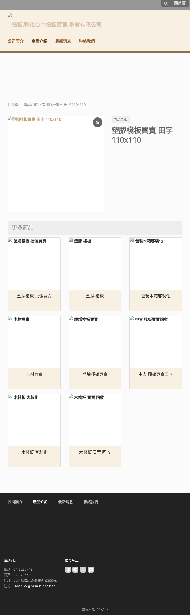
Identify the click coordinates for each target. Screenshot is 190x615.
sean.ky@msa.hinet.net (34, 586)
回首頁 (13, 104)
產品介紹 (31, 104)
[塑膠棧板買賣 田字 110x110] (56, 164)
